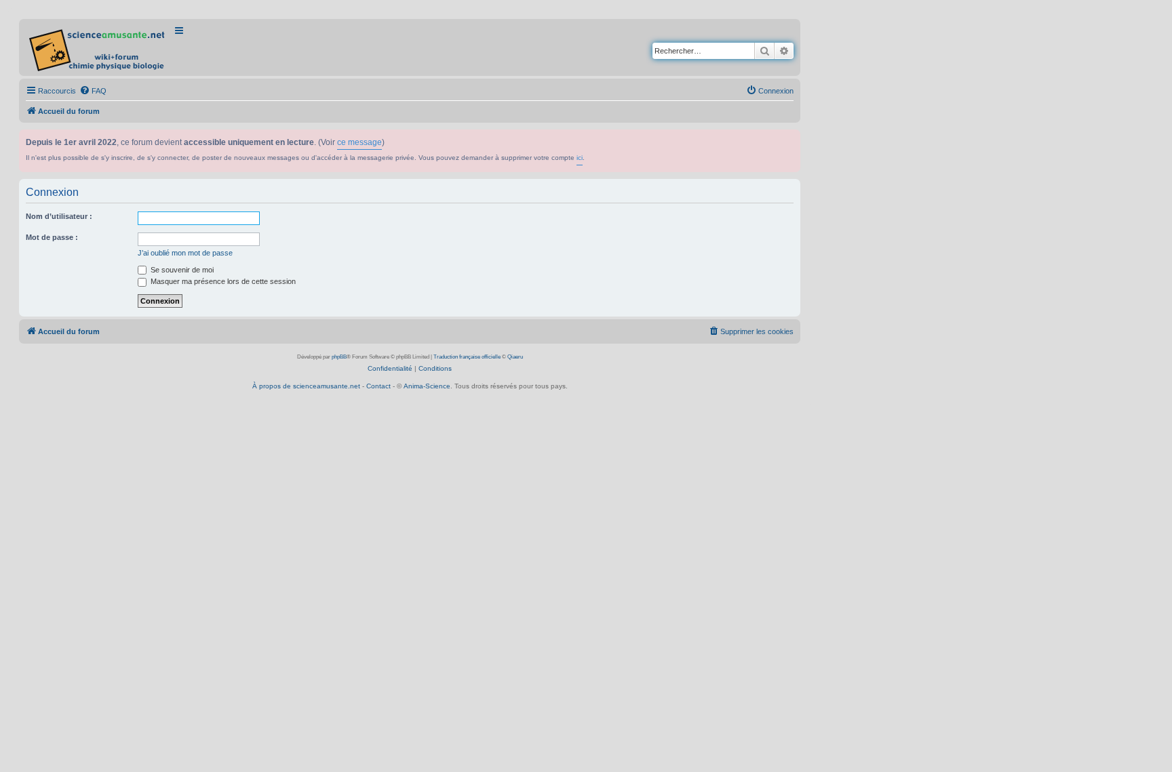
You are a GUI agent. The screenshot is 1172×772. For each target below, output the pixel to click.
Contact (378, 386)
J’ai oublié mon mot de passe (185, 253)
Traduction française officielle (467, 357)
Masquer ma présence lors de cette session (222, 281)
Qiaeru (515, 357)
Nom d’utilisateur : (59, 216)
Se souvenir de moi (181, 270)
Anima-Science (427, 386)
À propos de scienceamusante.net (306, 386)
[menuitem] (92, 91)
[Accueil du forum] (98, 47)
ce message (359, 142)
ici (580, 157)
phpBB (339, 357)
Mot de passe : (52, 237)
